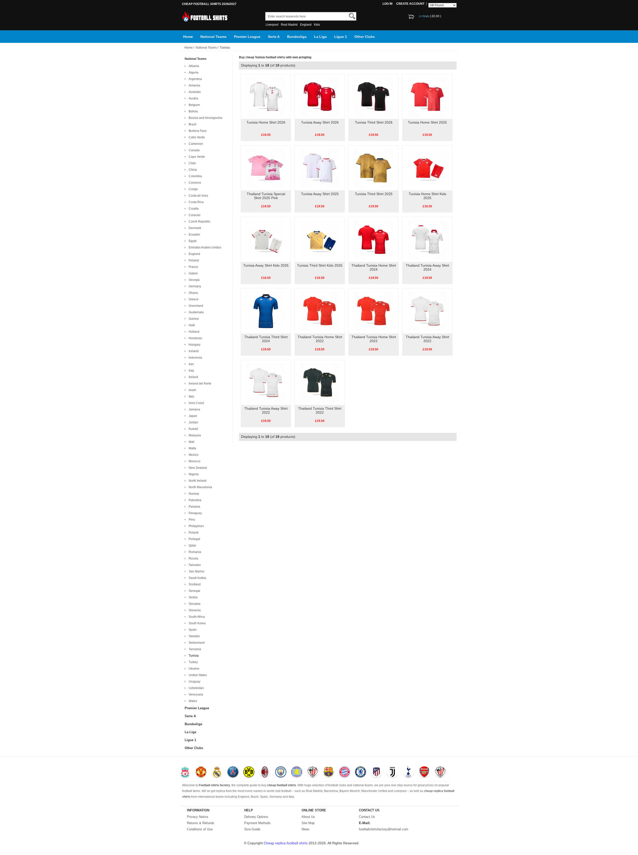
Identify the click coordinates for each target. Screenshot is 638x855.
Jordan (192, 422)
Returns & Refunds (200, 823)
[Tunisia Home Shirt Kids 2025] (427, 168)
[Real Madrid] (217, 772)
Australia (194, 92)
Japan (192, 416)
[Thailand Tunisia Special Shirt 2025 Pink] (265, 168)
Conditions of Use (200, 829)
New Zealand (197, 467)
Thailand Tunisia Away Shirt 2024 (427, 267)
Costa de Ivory (197, 195)
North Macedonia (199, 487)
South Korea (196, 623)
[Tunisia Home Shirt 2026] (265, 96)
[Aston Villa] (296, 772)
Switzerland (196, 642)
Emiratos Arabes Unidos (204, 247)
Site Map (308, 823)
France (192, 267)
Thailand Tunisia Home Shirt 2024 (373, 267)
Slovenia (194, 610)
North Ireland (196, 480)
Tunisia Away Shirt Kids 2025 (266, 265)
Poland (192, 532)
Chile (191, 163)
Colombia (194, 176)
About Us (308, 817)
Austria (192, 98)
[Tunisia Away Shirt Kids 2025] (265, 239)
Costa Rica (195, 202)
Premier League (247, 37)
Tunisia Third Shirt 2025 (374, 194)
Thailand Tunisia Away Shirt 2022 (427, 339)
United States (197, 675)
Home (188, 37)
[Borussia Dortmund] (248, 772)
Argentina (194, 79)
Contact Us (367, 817)
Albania (193, 66)
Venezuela (195, 694)
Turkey (192, 662)
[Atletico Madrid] (376, 772)
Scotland (194, 584)
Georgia (193, 280)
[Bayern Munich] (344, 772)
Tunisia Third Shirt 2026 (374, 122)
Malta (191, 448)
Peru (191, 519)
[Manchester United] (201, 772)
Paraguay (194, 513)
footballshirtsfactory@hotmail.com (383, 829)
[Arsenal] (424, 772)
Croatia (193, 208)
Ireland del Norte (199, 383)
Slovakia (193, 604)
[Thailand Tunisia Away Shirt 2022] (427, 311)
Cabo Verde (196, 137)
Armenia (193, 85)
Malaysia (194, 435)
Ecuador (193, 234)
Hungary (193, 344)
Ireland (192, 377)
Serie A (274, 37)
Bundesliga (297, 37)
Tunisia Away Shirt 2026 (320, 122)
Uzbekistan (195, 688)
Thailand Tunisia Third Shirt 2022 (319, 410)
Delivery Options (256, 817)
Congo (192, 189)
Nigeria (193, 474)
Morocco (193, 461)
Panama (193, 506)
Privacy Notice (197, 817)
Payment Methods (257, 823)
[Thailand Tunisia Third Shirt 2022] (319, 382)
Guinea (193, 318)
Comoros (194, 182)
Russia (192, 558)
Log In (388, 3)
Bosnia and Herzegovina (204, 118)
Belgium (193, 105)
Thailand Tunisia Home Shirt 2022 (320, 339)
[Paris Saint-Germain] (233, 772)
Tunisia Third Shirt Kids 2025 (319, 265)
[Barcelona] (328, 772)
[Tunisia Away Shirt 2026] (319, 96)
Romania (194, 552)
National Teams (213, 37)
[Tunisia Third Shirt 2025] (373, 168)
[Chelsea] (360, 772)
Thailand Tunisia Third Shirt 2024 (266, 339)
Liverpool (272, 24)
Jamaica (193, 409)
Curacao (193, 215)
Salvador (194, 565)
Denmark (194, 228)
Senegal (193, 591)
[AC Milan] (264, 772)
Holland (193, 331)
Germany (194, 286)
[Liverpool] (185, 772)
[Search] (352, 16)
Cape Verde (196, 156)
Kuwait (192, 429)
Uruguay (193, 681)
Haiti (191, 325)
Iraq (190, 370)
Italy (190, 396)
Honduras (194, 338)
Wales (192, 701)
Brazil (191, 124)
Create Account (410, 3)
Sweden (193, 636)
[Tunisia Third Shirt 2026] (373, 96)
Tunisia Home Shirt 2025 (427, 122)
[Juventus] (392, 772)
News (306, 829)
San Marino (195, 571)
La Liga (320, 37)
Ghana (192, 293)
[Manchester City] (280, 772)
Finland (193, 260)
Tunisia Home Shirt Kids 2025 (427, 196)
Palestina (194, 500)
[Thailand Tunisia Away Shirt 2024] (427, 239)
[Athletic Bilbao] (312, 772)
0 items (424, 16)
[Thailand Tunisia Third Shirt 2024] (265, 311)
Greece (193, 299)
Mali (190, 442)
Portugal (193, 539)
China (192, 169)
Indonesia (194, 357)
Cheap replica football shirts (286, 843)
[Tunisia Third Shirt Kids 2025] (319, 239)
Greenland (195, 306)
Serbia (192, 597)
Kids (317, 24)
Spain (192, 629)
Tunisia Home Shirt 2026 (265, 122)
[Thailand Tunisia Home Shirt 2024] (373, 239)
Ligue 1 (340, 37)
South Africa (196, 617)
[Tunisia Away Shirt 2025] (319, 168)
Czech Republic (198, 221)
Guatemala (195, 312)
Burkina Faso (197, 131)
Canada (193, 150)
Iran (190, 364)
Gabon (192, 273)
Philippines (195, 526)
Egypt (191, 241)
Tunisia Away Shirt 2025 (320, 194)
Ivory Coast (195, 403)
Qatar (191, 545)
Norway (193, 493)
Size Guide (252, 829)
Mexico (192, 455)
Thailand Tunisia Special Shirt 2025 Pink (266, 196)
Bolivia (192, 111)
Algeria (192, 72)
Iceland (193, 351)
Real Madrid (289, 24)
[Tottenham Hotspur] (408, 772)
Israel (191, 390)
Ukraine (193, 668)
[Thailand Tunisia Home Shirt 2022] (319, 311)
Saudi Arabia (196, 578)
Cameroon (195, 144)
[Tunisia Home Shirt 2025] (427, 96)
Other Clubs (364, 37)
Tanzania (194, 649)
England (306, 24)
